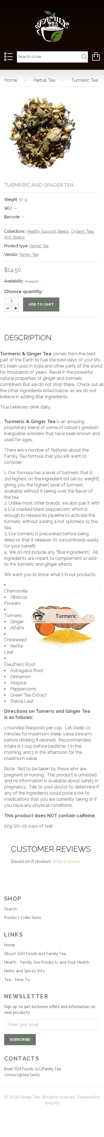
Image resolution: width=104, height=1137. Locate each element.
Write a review (66, 861)
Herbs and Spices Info (24, 971)
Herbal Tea (39, 246)
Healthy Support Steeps (48, 231)
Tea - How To (17, 980)
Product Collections (22, 918)
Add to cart (41, 304)
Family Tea (28, 254)
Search (10, 909)
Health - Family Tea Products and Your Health (46, 962)
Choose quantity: (23, 291)
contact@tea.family (22, 1075)
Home (9, 945)
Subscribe (20, 1039)
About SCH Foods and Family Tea (35, 954)
